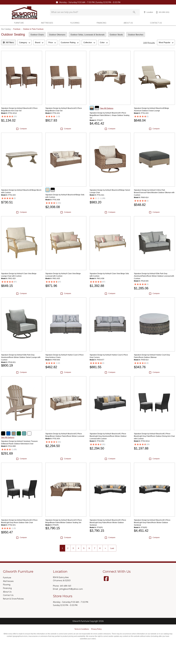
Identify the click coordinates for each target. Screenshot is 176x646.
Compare (23, 129)
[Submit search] (134, 12)
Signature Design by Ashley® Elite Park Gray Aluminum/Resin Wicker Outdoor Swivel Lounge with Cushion (20, 357)
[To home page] (24, 12)
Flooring (74, 23)
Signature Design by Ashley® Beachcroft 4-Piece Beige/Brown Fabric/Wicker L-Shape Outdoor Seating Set (109, 115)
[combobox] (24, 42)
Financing (101, 23)
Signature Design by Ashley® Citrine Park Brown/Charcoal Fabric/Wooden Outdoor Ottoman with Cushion (154, 192)
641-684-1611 (65, 586)
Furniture (19, 23)
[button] (144, 12)
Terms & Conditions (81, 629)
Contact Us (156, 23)
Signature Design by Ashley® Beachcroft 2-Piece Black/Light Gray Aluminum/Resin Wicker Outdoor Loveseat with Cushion (108, 436)
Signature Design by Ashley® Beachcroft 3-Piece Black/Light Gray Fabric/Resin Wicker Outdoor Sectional (108, 522)
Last (112, 548)
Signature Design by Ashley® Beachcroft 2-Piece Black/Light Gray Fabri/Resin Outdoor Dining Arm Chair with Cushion (154, 436)
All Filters (10, 42)
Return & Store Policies (13, 599)
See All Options (106, 108)
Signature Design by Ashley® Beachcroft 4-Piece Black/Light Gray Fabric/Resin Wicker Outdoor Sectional (152, 522)
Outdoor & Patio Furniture (33, 29)
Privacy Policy (96, 629)
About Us (128, 23)
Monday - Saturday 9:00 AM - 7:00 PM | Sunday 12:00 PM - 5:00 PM (89, 2)
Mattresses (47, 23)
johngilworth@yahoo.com (71, 589)
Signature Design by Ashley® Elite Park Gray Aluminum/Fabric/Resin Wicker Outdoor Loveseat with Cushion (154, 276)
